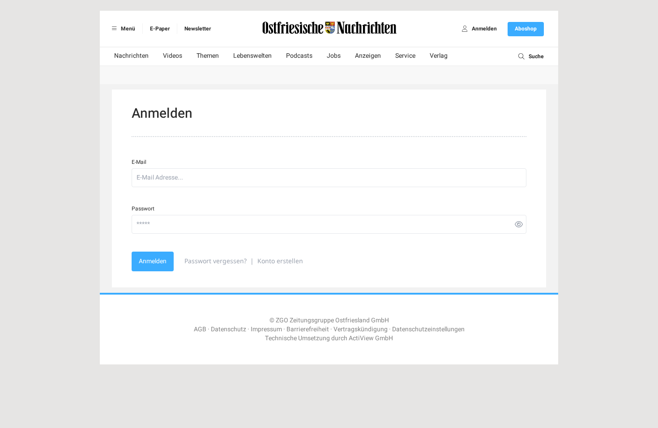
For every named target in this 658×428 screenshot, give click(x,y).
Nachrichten (131, 55)
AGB (200, 329)
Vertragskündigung (360, 329)
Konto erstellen (280, 261)
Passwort (143, 208)
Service (405, 55)
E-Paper (160, 28)
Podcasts (299, 55)
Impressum (266, 329)
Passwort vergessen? (215, 261)
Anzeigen (368, 55)
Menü (127, 29)
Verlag (439, 55)
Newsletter (197, 28)
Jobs (334, 55)
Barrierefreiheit (307, 329)
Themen (208, 55)
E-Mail (139, 162)
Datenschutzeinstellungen (428, 329)
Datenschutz (228, 329)
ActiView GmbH (371, 338)
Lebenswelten (252, 55)
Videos (172, 55)
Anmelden (153, 261)
